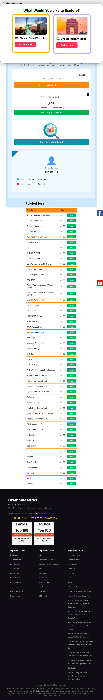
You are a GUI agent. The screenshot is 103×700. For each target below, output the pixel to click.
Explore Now (25, 44)
